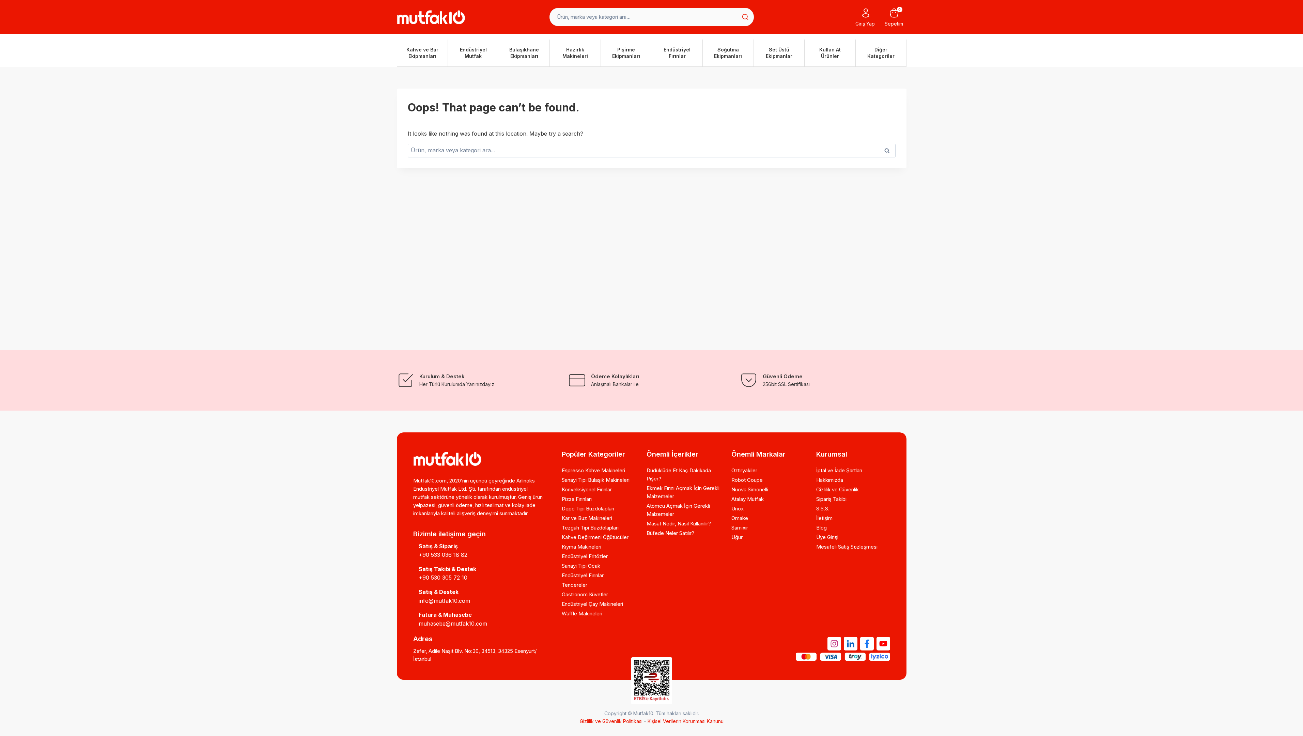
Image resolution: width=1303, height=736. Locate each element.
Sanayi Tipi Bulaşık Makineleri (596, 480)
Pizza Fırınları (577, 499)
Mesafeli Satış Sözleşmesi (847, 546)
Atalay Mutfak (747, 499)
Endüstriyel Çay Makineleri (592, 604)
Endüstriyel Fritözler (585, 556)
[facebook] (867, 643)
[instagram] (834, 643)
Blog (821, 527)
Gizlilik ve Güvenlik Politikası (611, 721)
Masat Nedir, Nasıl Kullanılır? (679, 523)
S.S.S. (822, 508)
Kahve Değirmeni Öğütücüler (595, 537)
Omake (739, 518)
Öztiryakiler (744, 470)
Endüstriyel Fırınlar (583, 575)
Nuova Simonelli (749, 489)
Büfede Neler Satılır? (670, 533)
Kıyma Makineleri (581, 546)
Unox (737, 508)
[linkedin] (850, 643)
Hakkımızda (829, 480)
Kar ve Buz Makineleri (587, 518)
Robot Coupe (747, 480)
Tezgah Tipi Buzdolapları (590, 527)
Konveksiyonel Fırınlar (587, 489)
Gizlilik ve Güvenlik (837, 489)
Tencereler (574, 585)
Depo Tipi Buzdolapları (588, 508)
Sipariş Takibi (831, 499)
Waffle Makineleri (582, 613)
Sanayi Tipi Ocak (581, 566)
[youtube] (883, 643)
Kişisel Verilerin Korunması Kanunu (686, 721)
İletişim (824, 518)
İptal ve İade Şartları (839, 470)
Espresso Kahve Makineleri (593, 470)
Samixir (739, 527)
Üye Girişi (827, 537)
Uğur (737, 537)
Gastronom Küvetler (585, 594)
